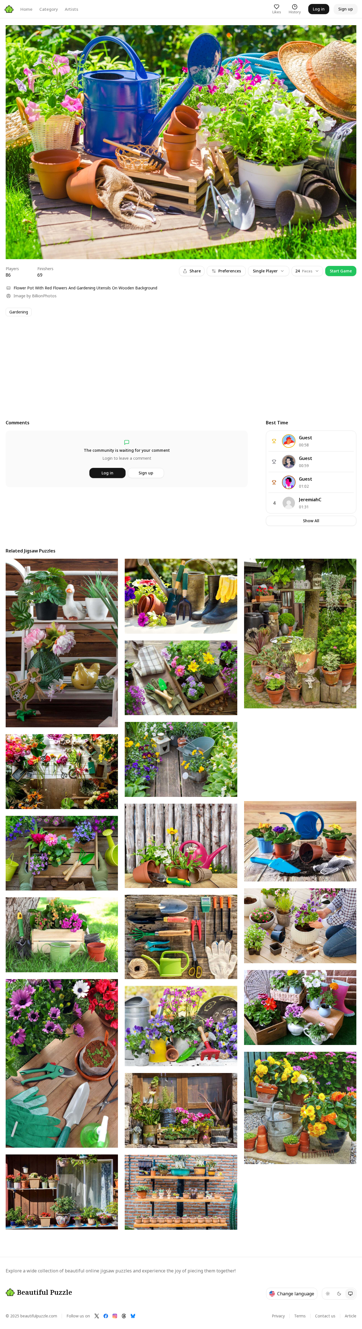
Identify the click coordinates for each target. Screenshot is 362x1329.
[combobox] (307, 271)
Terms (300, 1316)
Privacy (278, 1316)
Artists (71, 9)
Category (48, 9)
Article (350, 1316)
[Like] (15, 35)
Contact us (325, 1316)
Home (26, 9)
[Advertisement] (175, 362)
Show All (311, 520)
